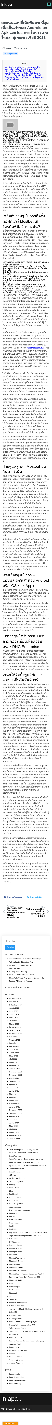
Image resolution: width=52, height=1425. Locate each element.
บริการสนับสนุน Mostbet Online (19, 71)
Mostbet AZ (13, 1255)
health (11, 1226)
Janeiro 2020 (14, 1139)
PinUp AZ (13, 1293)
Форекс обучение (16, 1360)
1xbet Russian (15, 1172)
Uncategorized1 (15, 1319)
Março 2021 (14, 1100)
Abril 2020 (13, 1129)
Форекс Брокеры (16, 1357)
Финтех (12, 1354)
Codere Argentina (16, 1204)
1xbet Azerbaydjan (16, 1169)
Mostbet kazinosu (16, 1268)
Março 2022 (14, 1062)
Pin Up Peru (14, 1290)
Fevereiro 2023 (15, 1027)
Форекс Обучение (16, 1363)
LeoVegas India (15, 1248)
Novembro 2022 (15, 1037)
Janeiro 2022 (14, 1069)
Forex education (15, 1220)
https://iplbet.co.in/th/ (36, 348)
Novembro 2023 (15, 998)
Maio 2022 (13, 1056)
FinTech (12, 1216)
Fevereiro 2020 (15, 1135)
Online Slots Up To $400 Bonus (21, 975)
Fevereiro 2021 (15, 1104)
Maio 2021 (13, 1094)
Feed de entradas (16, 1377)
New (11, 1283)
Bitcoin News (14, 1188)
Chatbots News (15, 1197)
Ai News (12, 1175)
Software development (18, 1303)
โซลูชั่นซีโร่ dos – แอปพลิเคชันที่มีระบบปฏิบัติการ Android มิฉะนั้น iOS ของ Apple (23, 74)
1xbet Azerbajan (15, 1156)
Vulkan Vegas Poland (17, 1328)
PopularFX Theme (23, 1409)
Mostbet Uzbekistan (17, 1280)
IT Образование (15, 1242)
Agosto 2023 (14, 1008)
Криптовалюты (15, 1347)
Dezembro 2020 (15, 1110)
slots (11, 1296)
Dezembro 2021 (15, 1072)
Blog (11, 1191)
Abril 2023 (13, 1021)
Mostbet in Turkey (16, 1261)
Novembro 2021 (15, 1075)
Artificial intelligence (17, 1178)
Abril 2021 (13, 1097)
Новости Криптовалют (18, 1350)
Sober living (14, 1299)
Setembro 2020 (15, 1113)
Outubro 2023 (14, 1002)
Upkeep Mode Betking (18, 972)
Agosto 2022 (14, 1046)
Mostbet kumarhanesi (18, 1271)
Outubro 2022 (14, 1040)
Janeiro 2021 (14, 1107)
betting (12, 1185)
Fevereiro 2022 (15, 1065)
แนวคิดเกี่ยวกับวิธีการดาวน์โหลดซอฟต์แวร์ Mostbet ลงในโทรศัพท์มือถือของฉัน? (24, 68)
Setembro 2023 (15, 1005)
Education (13, 1213)
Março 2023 (14, 1024)
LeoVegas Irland (15, 1252)
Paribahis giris (14, 1287)
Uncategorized (10, 54)
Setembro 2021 (15, 1081)
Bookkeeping (14, 1194)
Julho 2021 (13, 1088)
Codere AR (13, 1201)
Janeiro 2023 (14, 1030)
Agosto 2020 (14, 1116)
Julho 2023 (13, 1011)
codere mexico (15, 1207)
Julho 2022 (13, 1049)
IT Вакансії (13, 1239)
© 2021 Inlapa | (8, 1409)
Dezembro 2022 (15, 1033)
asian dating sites (16, 1181)
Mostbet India (14, 1264)
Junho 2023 (14, 1014)
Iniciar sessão (14, 1374)
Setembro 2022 (15, 1043)
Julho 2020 (13, 1120)
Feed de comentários (17, 1380)
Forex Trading (14, 1223)
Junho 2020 (14, 1123)
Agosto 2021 (14, 1084)
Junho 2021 (14, 1091)
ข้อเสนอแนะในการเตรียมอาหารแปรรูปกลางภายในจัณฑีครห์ (24, 78)
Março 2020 (14, 1132)
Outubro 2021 (14, 1078)
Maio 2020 (13, 1126)
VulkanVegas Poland (17, 1338)
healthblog (13, 1229)
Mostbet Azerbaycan (17, 1258)
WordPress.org (15, 1383)
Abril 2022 (13, 1059)
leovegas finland (15, 1245)
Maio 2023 (13, 1018)
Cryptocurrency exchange (19, 1210)
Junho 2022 (14, 1053)
